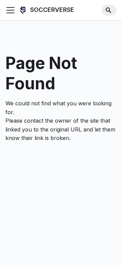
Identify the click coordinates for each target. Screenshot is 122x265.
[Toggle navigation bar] (10, 10)
